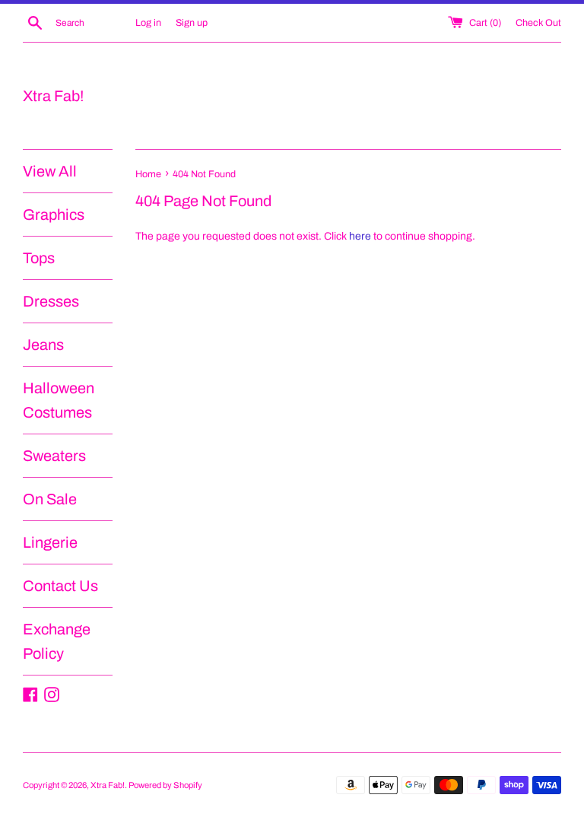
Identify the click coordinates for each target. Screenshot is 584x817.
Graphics (53, 214)
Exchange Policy (56, 641)
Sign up (192, 22)
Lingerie (50, 542)
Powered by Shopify (165, 785)
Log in (148, 22)
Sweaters (54, 455)
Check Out (538, 22)
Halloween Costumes (58, 400)
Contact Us (60, 585)
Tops (39, 258)
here (360, 236)
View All (50, 171)
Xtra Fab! (53, 95)
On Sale (50, 499)
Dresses (51, 301)
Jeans (43, 344)
